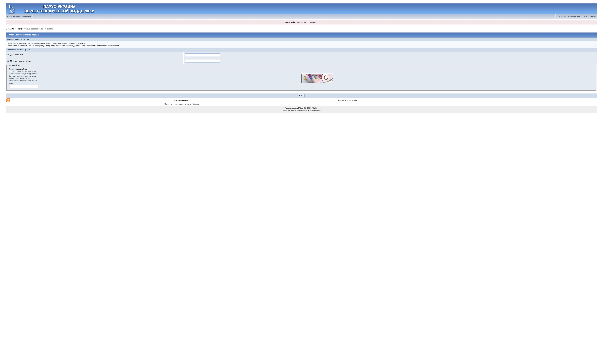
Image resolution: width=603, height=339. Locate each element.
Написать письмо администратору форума (181, 104)
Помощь (592, 16)
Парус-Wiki (27, 16)
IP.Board (301, 108)
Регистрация (312, 22)
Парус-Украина (13, 16)
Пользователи (574, 16)
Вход (304, 22)
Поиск (584, 16)
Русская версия (291, 108)
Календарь (561, 16)
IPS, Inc (315, 108)
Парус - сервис (15, 29)
